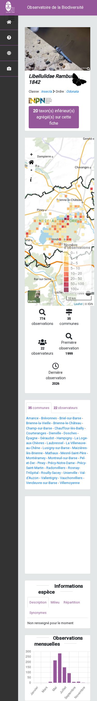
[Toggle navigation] (11, 18)
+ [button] (31, 154)
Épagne (32, 438)
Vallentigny (49, 478)
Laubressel (55, 443)
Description (38, 602)
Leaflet (78, 304)
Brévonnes (49, 418)
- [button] (31, 170)
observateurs (66, 408)
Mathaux (51, 453)
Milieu (55, 602)
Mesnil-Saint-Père (73, 453)
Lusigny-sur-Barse (56, 448)
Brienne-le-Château (67, 423)
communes (38, 408)
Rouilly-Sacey (51, 473)
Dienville (55, 433)
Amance (32, 418)
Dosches (70, 433)
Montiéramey (36, 458)
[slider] (88, 293)
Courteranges (36, 433)
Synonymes (38, 613)
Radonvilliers (55, 468)
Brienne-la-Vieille (38, 423)
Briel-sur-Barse (70, 418)
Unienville (70, 473)
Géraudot (47, 438)
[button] (31, 162)
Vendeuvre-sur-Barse (41, 483)
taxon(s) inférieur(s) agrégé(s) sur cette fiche (53, 117)
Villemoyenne (70, 483)
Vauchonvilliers (71, 478)
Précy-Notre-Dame (61, 463)
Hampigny (64, 438)
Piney (41, 463)
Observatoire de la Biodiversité (55, 7)
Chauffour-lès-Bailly (69, 428)
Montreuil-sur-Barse (62, 458)
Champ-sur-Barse (39, 428)
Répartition (72, 602)
